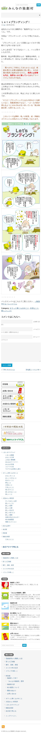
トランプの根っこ (8, 572)
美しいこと (8, 494)
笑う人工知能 (7, 561)
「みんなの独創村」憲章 (18, 593)
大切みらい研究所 (8, 498)
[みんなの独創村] (21, 10)
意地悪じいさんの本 (32, 370)
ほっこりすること (11, 478)
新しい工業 (8, 508)
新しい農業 (8, 515)
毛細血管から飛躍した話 (10, 558)
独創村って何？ (15, 582)
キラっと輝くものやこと (19, 308)
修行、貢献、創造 (8, 565)
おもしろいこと (10, 476)
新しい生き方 (9, 510)
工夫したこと (9, 487)
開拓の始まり (14, 623)
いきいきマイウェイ (9, 452)
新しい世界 (8, 505)
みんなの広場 (9, 464)
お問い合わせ (14, 633)
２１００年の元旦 (8, 569)
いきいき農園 (9, 455)
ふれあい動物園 (10, 460)
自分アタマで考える (10, 547)
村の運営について (15, 613)
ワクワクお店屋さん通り (13, 469)
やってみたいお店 (11, 501)
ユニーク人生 (9, 466)
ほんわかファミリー (11, 462)
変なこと (8, 483)
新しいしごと (6, 311)
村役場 (5, 533)
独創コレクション (11, 522)
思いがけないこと (11, 492)
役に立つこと (9, 489)
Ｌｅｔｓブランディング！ (15, 22)
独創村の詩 (13, 603)
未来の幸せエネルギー (12, 517)
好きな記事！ (7, 526)
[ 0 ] (4, 25)
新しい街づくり (10, 512)
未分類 (5, 529)
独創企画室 (6, 536)
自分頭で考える (11, 711)
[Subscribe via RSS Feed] (3, 726)
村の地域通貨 (9, 519)
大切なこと (34, 308)
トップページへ (11, 716)
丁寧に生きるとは (9, 370)
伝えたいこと (9, 480)
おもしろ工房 (9, 457)
